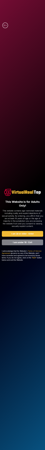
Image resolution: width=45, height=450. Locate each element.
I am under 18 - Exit (22, 242)
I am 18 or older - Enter (22, 234)
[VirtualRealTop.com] (22, 192)
